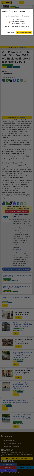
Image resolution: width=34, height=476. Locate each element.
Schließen (10, 32)
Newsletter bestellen (24, 32)
